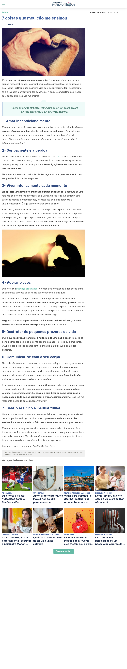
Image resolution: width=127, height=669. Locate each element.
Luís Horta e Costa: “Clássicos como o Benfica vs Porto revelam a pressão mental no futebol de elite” (14, 499)
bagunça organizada (26, 288)
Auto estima (38, 493)
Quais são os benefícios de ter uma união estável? (47, 540)
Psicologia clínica (103, 493)
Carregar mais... (64, 551)
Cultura (5, 12)
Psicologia (7, 493)
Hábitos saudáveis (10, 535)
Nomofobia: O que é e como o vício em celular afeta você (109, 499)
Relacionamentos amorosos (77, 493)
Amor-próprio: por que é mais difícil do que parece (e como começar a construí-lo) (48, 499)
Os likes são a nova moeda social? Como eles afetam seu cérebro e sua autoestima (79, 541)
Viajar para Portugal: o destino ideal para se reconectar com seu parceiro (78, 499)
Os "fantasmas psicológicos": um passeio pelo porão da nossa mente (108, 541)
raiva (58, 156)
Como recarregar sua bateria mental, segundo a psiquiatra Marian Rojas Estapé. (17, 541)
